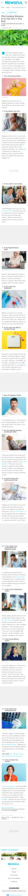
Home (2, 7)
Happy (8, 7)
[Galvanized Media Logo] (14, 888)
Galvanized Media (13, 890)
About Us (14, 869)
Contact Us (14, 881)
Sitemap (14, 872)
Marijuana (17, 817)
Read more (14, 810)
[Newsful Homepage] (14, 2)
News (4, 819)
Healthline (5, 799)
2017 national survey (9, 786)
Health (5, 817)
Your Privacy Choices (16, 895)
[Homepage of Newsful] (13, 864)
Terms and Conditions (14, 878)
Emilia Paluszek (7, 27)
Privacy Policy (14, 875)
